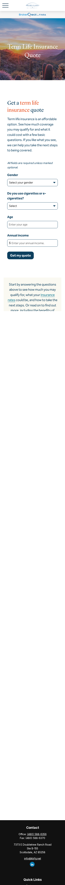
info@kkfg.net (32, 858)
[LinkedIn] (32, 864)
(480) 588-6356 (37, 834)
